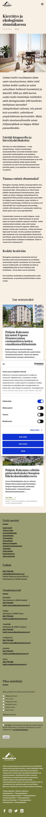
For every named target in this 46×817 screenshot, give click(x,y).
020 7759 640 (8, 616)
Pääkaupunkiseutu (11, 696)
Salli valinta (23, 444)
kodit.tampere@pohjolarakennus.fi (16, 632)
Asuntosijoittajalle (10, 533)
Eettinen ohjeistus (22, 791)
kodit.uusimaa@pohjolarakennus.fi (16, 605)
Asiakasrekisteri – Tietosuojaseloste (15, 793)
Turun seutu (9, 699)
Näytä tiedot (34, 430)
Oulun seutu (9, 710)
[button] (42, 4)
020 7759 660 (8, 640)
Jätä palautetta (9, 556)
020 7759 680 (8, 662)
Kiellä (23, 451)
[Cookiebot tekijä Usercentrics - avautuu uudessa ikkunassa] (34, 364)
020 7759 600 (8, 571)
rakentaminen (32, 501)
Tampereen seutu (11, 702)
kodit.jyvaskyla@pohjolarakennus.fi (17, 643)
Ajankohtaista (8, 535)
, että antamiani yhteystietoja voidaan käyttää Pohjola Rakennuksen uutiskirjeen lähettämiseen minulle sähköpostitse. (22, 727)
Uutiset (7, 308)
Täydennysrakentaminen (12, 546)
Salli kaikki (23, 437)
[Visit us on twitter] (16, 811)
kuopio (7, 501)
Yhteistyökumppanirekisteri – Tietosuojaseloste (19, 795)
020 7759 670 (8, 651)
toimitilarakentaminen (13, 503)
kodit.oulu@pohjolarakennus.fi (15, 664)
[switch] (40, 408)
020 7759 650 (8, 629)
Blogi (17, 29)
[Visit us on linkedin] (22, 811)
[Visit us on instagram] (10, 811)
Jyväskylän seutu (11, 704)
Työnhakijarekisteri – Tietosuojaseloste (16, 798)
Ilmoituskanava (9, 554)
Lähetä (6, 737)
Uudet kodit (7, 528)
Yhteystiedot (8, 551)
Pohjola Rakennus (9, 4)
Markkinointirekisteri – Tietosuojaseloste (16, 800)
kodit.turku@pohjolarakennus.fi (15, 619)
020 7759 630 (8, 603)
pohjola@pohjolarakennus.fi (13, 574)
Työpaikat (7, 548)
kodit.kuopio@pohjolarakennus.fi (16, 654)
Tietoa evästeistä (8, 791)
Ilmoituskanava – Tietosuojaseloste (15, 802)
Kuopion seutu (10, 707)
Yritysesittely (8, 538)
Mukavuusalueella (10, 543)
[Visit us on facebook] (4, 811)
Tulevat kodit (8, 530)
